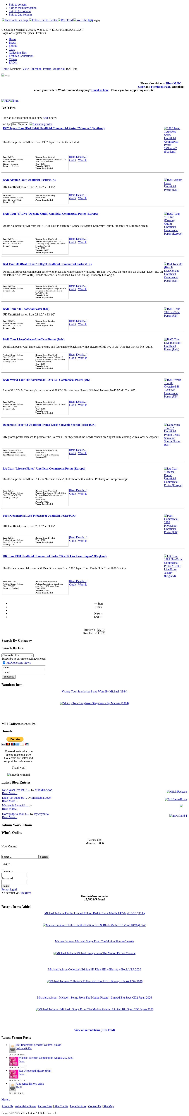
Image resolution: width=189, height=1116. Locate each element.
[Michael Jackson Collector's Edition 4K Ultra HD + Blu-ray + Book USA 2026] (94, 981)
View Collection (32, 68)
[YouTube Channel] (83, 20)
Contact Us (94, 1106)
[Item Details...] (78, 156)
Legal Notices (78, 1106)
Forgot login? (9, 889)
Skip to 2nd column (20, 14)
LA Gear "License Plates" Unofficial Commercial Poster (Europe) (44, 468)
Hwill (19, 1087)
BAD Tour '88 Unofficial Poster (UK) (26, 308)
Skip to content (17, 4)
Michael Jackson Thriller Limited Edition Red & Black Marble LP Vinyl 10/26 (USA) (94, 913)
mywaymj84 (41, 813)
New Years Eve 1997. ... (16, 789)
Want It (82, 160)
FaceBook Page (160, 86)
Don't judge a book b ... (16, 813)
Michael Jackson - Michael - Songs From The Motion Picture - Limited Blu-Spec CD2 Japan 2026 (94, 997)
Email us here (100, 90)
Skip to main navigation (23, 7)
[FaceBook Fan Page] (15, 20)
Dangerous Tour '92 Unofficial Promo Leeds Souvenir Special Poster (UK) (49, 424)
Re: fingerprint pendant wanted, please (38, 1044)
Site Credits (61, 1106)
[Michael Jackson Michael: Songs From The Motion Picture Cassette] (94, 953)
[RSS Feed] (65, 20)
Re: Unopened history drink (35, 1070)
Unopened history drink (30, 1083)
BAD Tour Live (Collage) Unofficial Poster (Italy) (33, 339)
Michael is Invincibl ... (15, 805)
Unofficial (59, 68)
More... (5, 1099)
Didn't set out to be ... (15, 797)
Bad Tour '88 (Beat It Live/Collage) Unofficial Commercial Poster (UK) (47, 264)
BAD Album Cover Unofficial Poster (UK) (29, 179)
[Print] (14, 99)
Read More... (9, 793)
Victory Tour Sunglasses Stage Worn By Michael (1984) (94, 691)
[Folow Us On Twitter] (43, 20)
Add (45, 117)
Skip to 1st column (20, 11)
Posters (47, 68)
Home (5, 68)
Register (26, 892)
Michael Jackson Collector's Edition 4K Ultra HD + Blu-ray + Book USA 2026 (94, 969)
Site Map (108, 1106)
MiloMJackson (43, 789)
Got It (72, 160)
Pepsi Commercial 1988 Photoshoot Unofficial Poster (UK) (39, 515)
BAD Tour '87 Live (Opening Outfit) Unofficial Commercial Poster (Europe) (50, 213)
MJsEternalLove (41, 797)
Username (7, 871)
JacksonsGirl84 (24, 1048)
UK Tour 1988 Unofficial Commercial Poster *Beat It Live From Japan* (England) (54, 556)
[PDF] (5, 99)
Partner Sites (45, 1106)
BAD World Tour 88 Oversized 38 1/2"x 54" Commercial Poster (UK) (46, 379)
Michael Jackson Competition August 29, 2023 (46, 1057)
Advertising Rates (25, 1106)
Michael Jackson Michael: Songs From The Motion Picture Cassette (94, 941)
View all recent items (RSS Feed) (94, 1030)
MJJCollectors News (18, 662)
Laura (22, 1061)
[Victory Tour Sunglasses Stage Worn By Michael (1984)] (94, 703)
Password (7, 878)
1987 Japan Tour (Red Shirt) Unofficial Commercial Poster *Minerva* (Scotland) (53, 128)
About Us (7, 1106)
